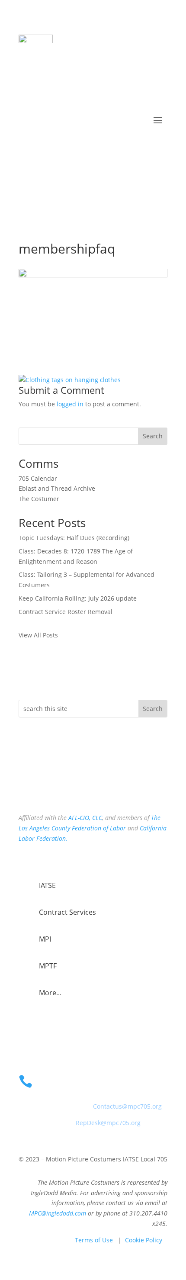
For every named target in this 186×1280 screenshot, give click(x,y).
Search (153, 436)
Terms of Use (94, 1240)
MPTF (48, 966)
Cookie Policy (143, 1240)
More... (50, 992)
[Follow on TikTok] (60, 789)
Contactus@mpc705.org (127, 1106)
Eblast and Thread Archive (57, 488)
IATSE (47, 885)
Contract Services (67, 912)
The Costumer (39, 499)
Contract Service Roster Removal (65, 612)
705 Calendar (38, 478)
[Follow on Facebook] (25, 789)
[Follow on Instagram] (43, 789)
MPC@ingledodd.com (57, 1213)
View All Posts (38, 635)
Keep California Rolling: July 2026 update (78, 598)
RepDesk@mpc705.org (108, 1123)
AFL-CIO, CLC (85, 818)
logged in (70, 404)
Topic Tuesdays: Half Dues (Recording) (74, 538)
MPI (45, 939)
